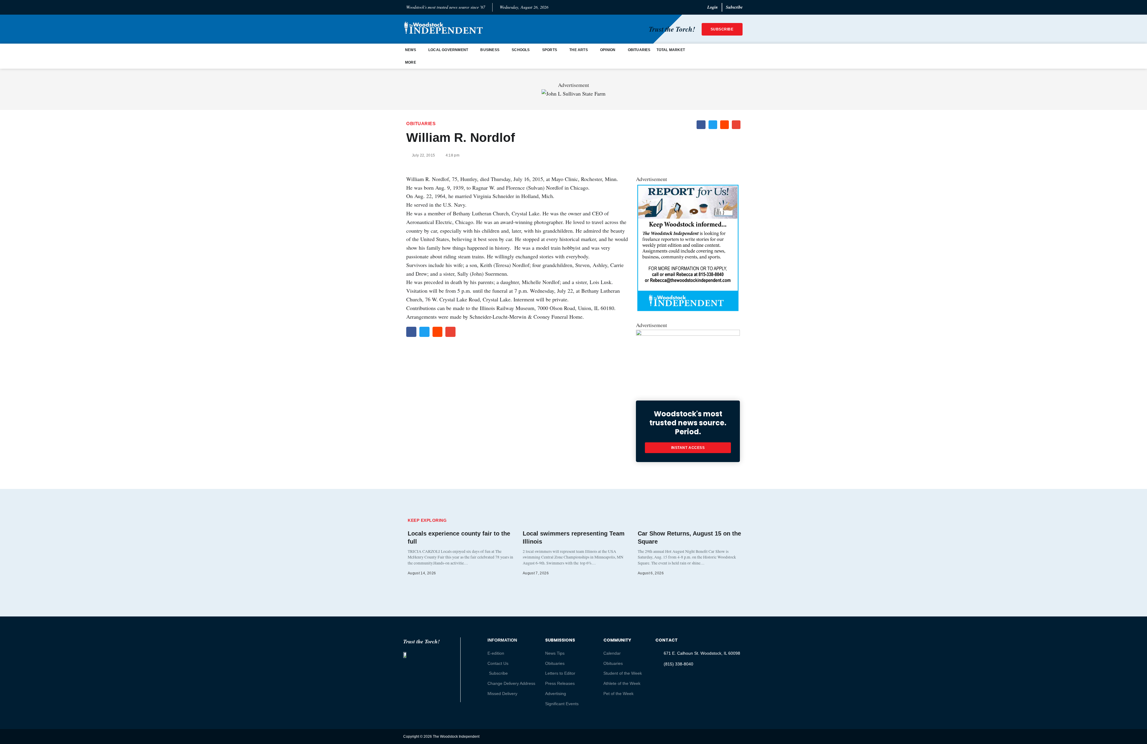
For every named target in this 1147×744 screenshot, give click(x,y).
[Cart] (738, 56)
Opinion (607, 50)
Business (489, 50)
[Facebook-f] (727, 736)
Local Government (448, 50)
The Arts (578, 50)
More (410, 62)
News (410, 50)
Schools (521, 50)
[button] (701, 124)
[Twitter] (715, 736)
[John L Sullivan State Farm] (573, 93)
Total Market (671, 50)
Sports (549, 50)
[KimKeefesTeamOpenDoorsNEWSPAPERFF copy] (688, 333)
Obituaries (639, 50)
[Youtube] (738, 736)
